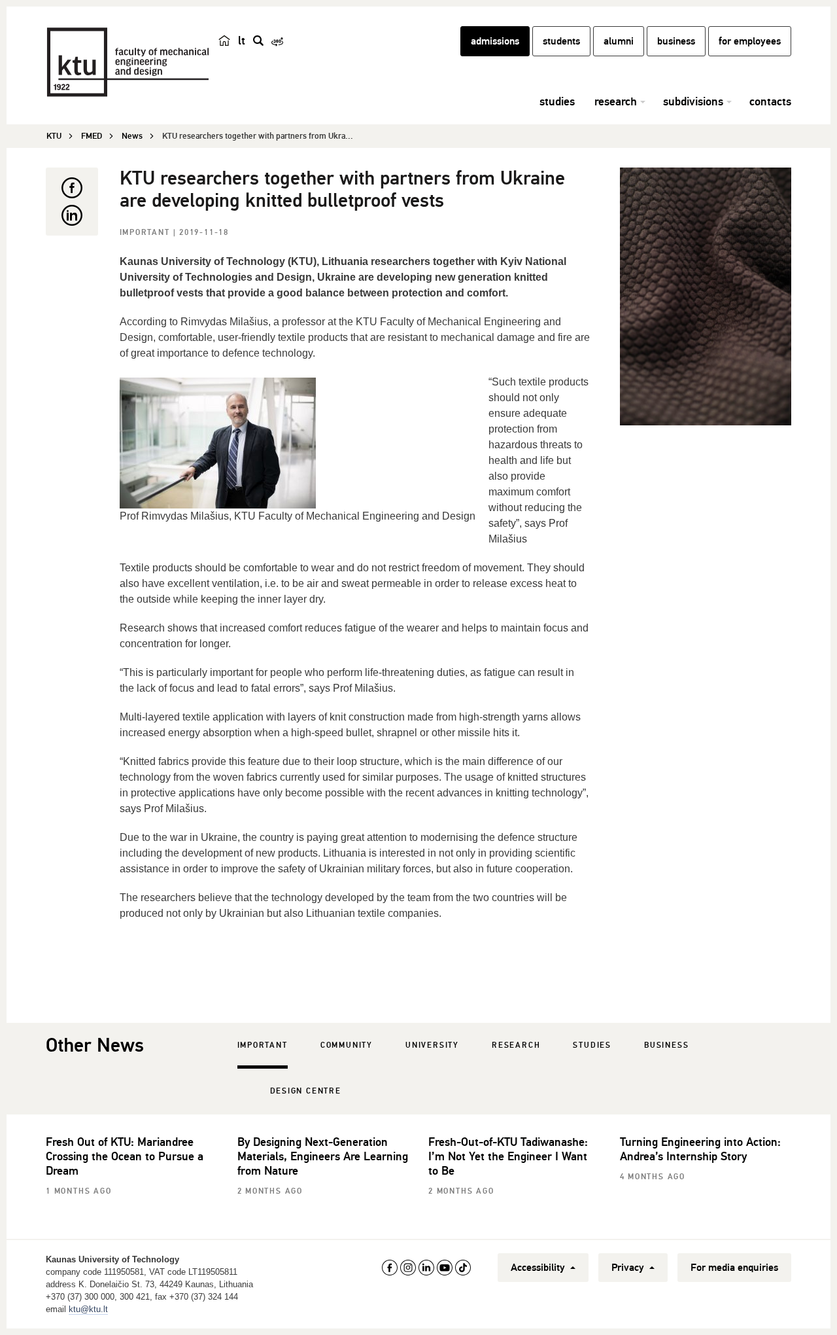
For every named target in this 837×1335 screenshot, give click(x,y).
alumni (619, 41)
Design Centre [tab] (305, 1091)
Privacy (629, 1267)
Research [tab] (516, 1045)
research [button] (615, 101)
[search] (258, 40)
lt (241, 40)
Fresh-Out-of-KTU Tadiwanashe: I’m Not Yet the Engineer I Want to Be (508, 1156)
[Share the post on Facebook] (72, 187)
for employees (750, 41)
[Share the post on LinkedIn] (72, 215)
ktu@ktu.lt (88, 1309)
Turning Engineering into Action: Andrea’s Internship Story (700, 1149)
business (676, 41)
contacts (770, 101)
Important (146, 233)
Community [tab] (346, 1045)
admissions (495, 41)
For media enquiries (734, 1267)
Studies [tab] (592, 1045)
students (561, 41)
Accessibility (539, 1267)
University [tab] (432, 1045)
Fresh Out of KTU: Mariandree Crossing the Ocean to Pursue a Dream (124, 1156)
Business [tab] (666, 1045)
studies (557, 101)
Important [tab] (262, 1045)
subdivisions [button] (693, 101)
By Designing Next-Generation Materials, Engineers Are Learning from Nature (322, 1156)
